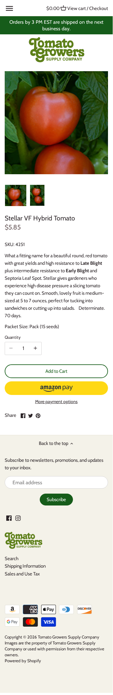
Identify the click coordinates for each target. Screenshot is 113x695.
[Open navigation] (9, 8)
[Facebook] (9, 518)
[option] (16, 195)
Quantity (13, 337)
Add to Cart (56, 371)
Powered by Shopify (23, 660)
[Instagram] (18, 518)
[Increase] (35, 348)
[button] (56, 388)
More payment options (56, 401)
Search (11, 558)
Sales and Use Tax (22, 574)
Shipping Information (25, 566)
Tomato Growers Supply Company (68, 636)
